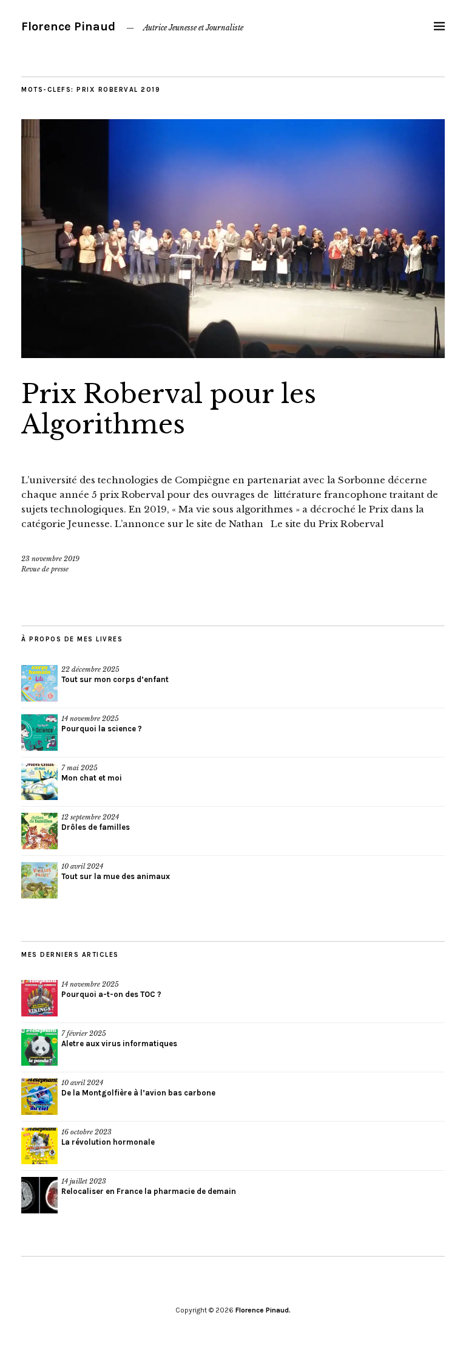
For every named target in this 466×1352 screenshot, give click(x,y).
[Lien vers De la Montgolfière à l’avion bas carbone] (39, 1096)
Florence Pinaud (68, 26)
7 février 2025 (83, 1033)
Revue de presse (45, 569)
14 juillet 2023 (83, 1181)
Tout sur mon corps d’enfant (115, 679)
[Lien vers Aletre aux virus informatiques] (39, 1047)
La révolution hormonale (108, 1142)
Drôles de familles (95, 827)
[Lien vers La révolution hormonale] (39, 1146)
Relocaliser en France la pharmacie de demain (148, 1191)
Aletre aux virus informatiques (119, 1043)
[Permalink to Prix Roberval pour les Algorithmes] (233, 354)
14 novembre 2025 (90, 718)
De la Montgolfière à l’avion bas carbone (138, 1092)
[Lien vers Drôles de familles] (39, 831)
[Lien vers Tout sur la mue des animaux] (39, 880)
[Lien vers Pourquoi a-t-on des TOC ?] (39, 998)
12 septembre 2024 (90, 817)
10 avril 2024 (82, 866)
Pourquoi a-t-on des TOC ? (111, 994)
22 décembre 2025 (90, 669)
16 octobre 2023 (86, 1132)
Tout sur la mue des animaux (115, 876)
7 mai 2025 (79, 768)
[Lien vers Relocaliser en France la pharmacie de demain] (39, 1195)
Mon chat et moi (91, 777)
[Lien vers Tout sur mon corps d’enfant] (39, 683)
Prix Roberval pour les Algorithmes (168, 409)
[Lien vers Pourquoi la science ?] (39, 732)
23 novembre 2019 (50, 558)
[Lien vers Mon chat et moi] (39, 782)
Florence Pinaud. (263, 1310)
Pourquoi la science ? (101, 728)
